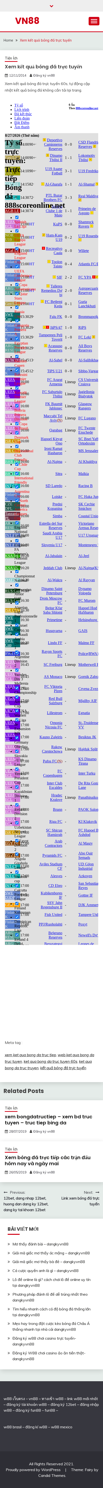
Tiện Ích (11, 58)
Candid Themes (51, 1475)
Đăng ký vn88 (44, 75)
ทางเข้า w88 (52, 1398)
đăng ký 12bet (63, 1404)
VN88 (27, 20)
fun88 (50, 1410)
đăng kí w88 (36, 1426)
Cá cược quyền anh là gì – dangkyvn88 (45, 1270)
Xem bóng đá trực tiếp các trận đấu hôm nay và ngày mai (48, 1160)
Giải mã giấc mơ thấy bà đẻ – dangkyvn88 (48, 1261)
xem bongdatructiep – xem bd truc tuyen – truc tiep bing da (48, 1119)
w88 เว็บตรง (14, 1398)
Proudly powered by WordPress (34, 1469)
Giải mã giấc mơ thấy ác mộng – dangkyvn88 (51, 1253)
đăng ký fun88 (28, 1410)
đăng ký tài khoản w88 (26, 1404)
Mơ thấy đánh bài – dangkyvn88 (40, 1244)
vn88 (33, 1398)
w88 (8, 1426)
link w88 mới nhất (82, 1398)
